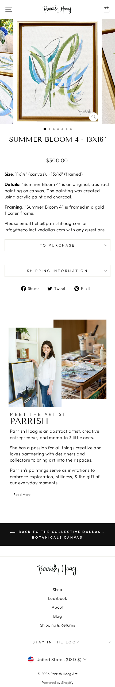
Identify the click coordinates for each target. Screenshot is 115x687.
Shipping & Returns (57, 625)
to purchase (57, 245)
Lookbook (57, 598)
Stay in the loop (56, 642)
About (57, 607)
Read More (21, 494)
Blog (57, 616)
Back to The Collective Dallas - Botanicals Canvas (61, 534)
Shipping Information (57, 270)
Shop (57, 589)
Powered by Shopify (57, 682)
